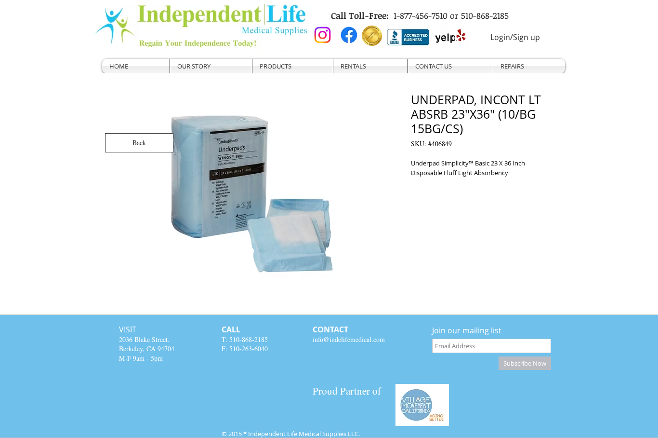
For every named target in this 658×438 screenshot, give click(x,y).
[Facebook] (349, 35)
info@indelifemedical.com (349, 339)
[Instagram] (322, 35)
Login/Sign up (515, 37)
